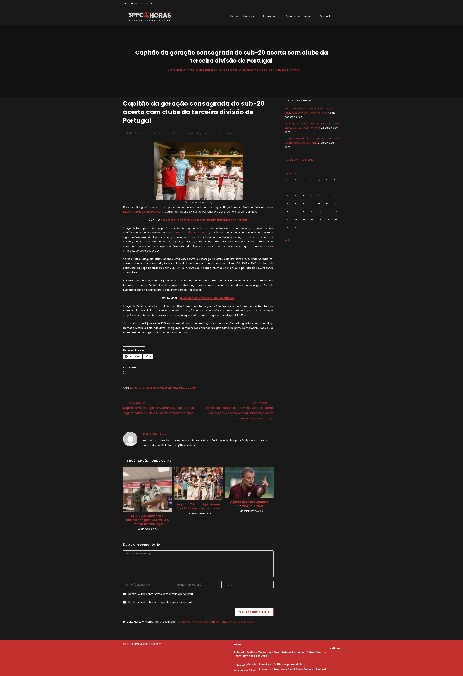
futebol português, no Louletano (143, 211)
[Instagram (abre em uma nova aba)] (335, 3)
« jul (287, 240)
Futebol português (153, 387)
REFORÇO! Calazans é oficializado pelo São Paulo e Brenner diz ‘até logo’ (147, 520)
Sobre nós (240, 665)
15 (335, 203)
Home (237, 644)
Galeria (251, 664)
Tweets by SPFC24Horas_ (300, 159)
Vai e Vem (191, 387)
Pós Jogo (261, 655)
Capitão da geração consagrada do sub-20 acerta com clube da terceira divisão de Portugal (244, 70)
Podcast (321, 669)
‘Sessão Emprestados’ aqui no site (187, 232)
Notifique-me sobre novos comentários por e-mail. (160, 594)
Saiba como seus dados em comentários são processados (217, 621)
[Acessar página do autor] (130, 439)
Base (276, 652)
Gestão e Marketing (258, 652)
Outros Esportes (316, 652)
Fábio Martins (136, 133)
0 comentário (225, 133)
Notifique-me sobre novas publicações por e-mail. (160, 602)
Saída (182, 387)
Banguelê (135, 387)
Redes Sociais (304, 669)
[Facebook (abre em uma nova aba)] (331, 3)
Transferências (243, 655)
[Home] (163, 70)
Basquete (265, 669)
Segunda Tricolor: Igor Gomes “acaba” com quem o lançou (198, 506)
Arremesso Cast (283, 669)
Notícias (335, 648)
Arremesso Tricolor (246, 670)
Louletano (171, 387)
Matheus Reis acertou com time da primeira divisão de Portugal (205, 220)
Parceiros (265, 664)
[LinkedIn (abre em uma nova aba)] (338, 3)
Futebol (239, 652)
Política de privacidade (287, 664)
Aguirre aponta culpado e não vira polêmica (249, 504)
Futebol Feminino (293, 652)
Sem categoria (197, 133)
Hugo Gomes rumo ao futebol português (207, 298)
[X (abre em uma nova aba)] (326, 3)
